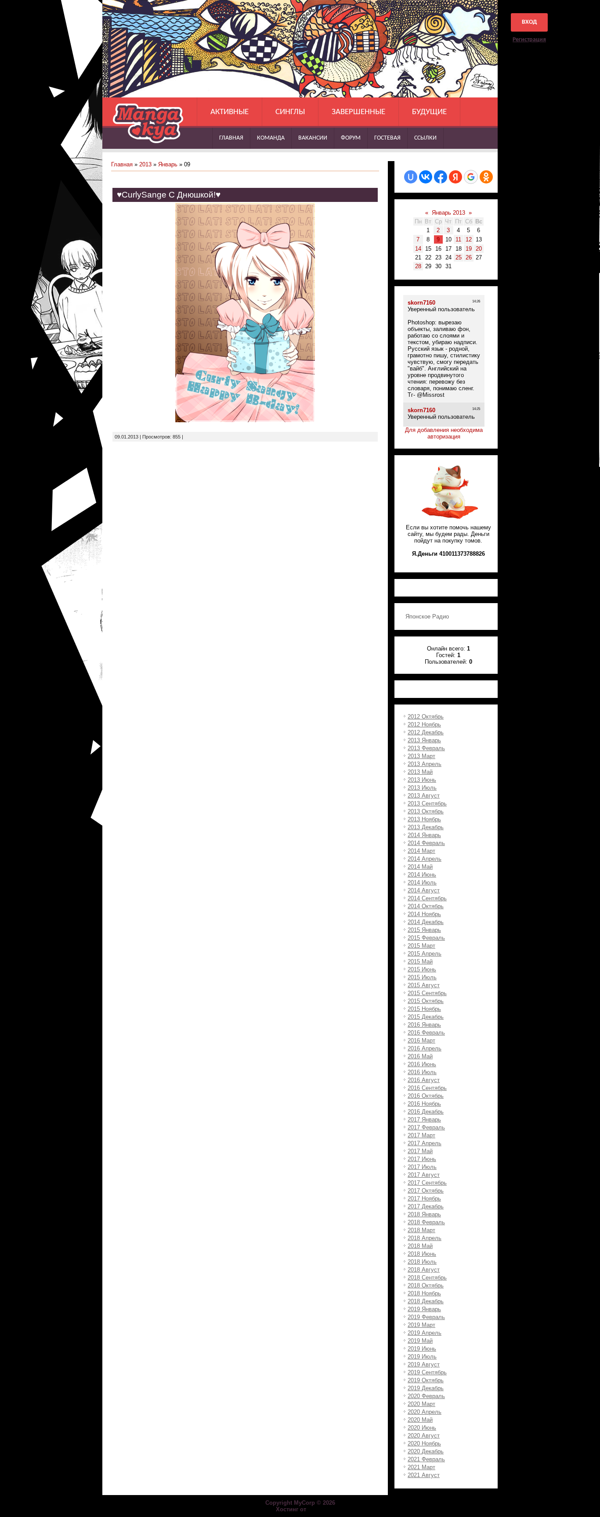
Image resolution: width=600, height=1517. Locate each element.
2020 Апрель (424, 1412)
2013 (145, 164)
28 (418, 266)
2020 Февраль (426, 1396)
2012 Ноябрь (424, 724)
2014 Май (420, 866)
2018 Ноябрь (424, 1293)
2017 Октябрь (426, 1190)
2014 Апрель (424, 859)
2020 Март (421, 1404)
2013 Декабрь (426, 827)
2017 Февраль (426, 1127)
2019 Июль (422, 1356)
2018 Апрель (424, 1238)
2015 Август (424, 985)
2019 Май (420, 1340)
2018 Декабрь (426, 1301)
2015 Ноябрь (424, 1009)
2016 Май (420, 1056)
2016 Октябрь (426, 1096)
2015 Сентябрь (427, 993)
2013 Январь (424, 740)
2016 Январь (424, 1024)
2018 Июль (422, 1261)
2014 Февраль (426, 843)
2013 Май (420, 772)
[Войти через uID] (410, 176)
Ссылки (425, 138)
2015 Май (420, 961)
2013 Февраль (426, 748)
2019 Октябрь (426, 1380)
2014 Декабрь (426, 922)
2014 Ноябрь (424, 914)
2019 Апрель (424, 1333)
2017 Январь (424, 1119)
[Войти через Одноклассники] (486, 176)
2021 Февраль (426, 1459)
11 (458, 239)
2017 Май (420, 1151)
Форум (351, 138)
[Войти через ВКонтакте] (425, 176)
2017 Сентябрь (427, 1182)
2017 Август (424, 1175)
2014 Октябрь (426, 906)
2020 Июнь (422, 1427)
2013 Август (424, 795)
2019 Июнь (422, 1348)
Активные (229, 112)
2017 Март (421, 1135)
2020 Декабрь (426, 1451)
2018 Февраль (426, 1222)
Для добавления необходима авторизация (444, 433)
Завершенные (358, 112)
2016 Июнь (422, 1064)
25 (458, 257)
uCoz (316, 1509)
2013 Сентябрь (427, 803)
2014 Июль (422, 882)
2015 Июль (422, 977)
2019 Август (424, 1364)
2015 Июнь (422, 969)
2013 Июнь (422, 779)
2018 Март (421, 1230)
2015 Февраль (426, 938)
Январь (167, 164)
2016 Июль (422, 1072)
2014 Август (424, 890)
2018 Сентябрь (427, 1277)
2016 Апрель (424, 1048)
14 (418, 248)
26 (469, 257)
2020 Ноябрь (424, 1443)
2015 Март (421, 945)
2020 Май (420, 1419)
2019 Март (421, 1325)
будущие (429, 112)
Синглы (290, 112)
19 (469, 248)
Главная (231, 138)
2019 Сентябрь (427, 1372)
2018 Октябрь (426, 1285)
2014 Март (421, 851)
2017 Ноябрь (424, 1198)
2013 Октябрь (426, 811)
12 (469, 239)
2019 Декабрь (426, 1388)
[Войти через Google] (471, 177)
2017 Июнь (422, 1159)
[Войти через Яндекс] (455, 176)
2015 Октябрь (426, 1001)
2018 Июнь (422, 1254)
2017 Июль (422, 1167)
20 (479, 248)
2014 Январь (424, 835)
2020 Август (424, 1435)
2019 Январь (424, 1309)
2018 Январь (424, 1214)
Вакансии (312, 138)
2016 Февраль (426, 1032)
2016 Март (421, 1040)
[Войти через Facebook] (440, 176)
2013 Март (421, 756)
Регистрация (529, 39)
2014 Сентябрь (427, 898)
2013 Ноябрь (424, 819)
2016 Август (424, 1080)
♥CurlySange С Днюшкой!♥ (168, 194)
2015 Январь (424, 930)
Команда (271, 138)
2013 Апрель (424, 764)
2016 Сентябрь (427, 1088)
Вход (529, 22)
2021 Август (424, 1475)
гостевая (387, 138)
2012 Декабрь (426, 732)
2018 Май (420, 1246)
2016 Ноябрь (424, 1103)
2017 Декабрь (426, 1206)
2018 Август (424, 1269)
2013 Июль (422, 787)
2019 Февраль (426, 1317)
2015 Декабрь (426, 1017)
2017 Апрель (424, 1143)
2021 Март (421, 1467)
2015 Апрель (424, 953)
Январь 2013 (448, 212)
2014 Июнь (422, 874)
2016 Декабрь (426, 1111)
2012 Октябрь (426, 716)
